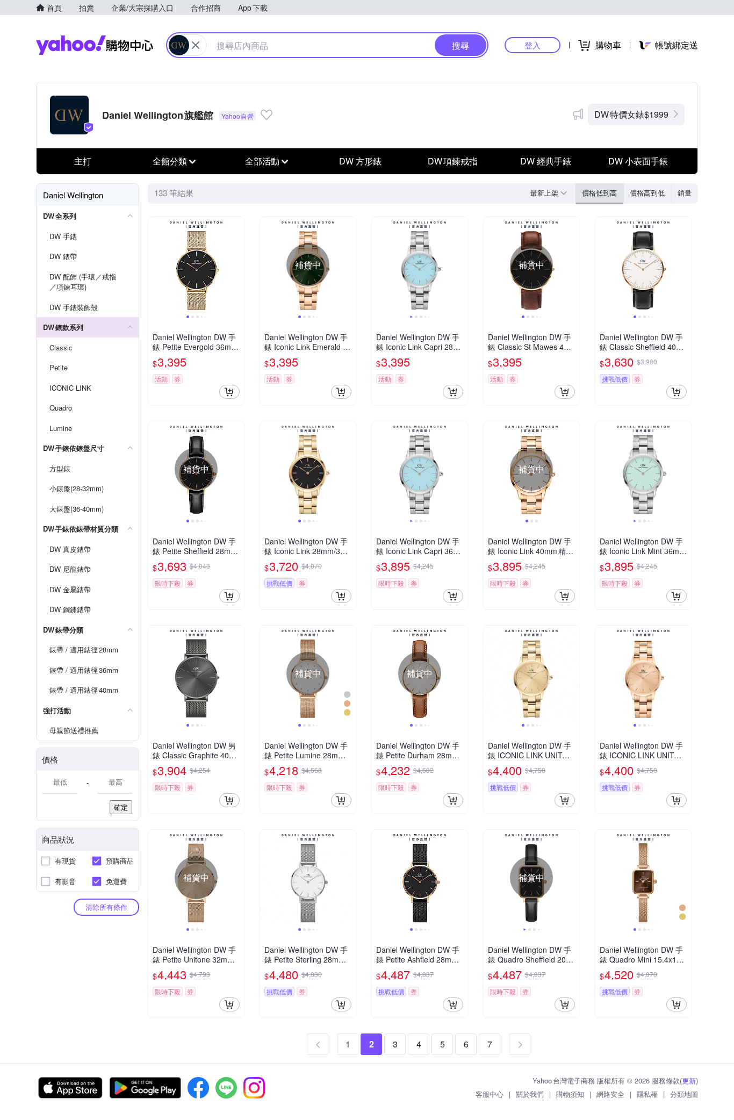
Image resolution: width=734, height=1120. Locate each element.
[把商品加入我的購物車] (229, 392)
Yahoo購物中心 (94, 45)
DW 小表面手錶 (638, 161)
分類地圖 (684, 1094)
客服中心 (489, 1094)
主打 (82, 161)
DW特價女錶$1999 (631, 114)
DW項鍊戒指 (453, 161)
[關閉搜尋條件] (195, 45)
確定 (121, 807)
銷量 (685, 193)
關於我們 (530, 1094)
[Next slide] (237, 265)
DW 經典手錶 (545, 161)
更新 (689, 1080)
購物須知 (570, 1094)
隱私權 (647, 1094)
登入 (532, 45)
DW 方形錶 (360, 161)
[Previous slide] (155, 265)
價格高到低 (647, 193)
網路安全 (610, 1094)
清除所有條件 (106, 907)
